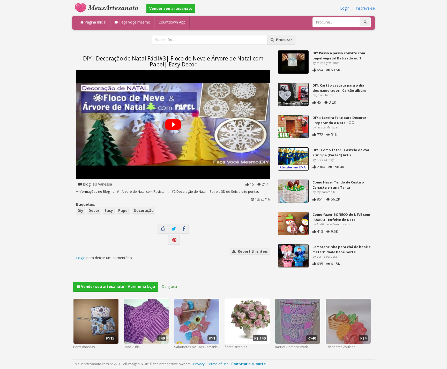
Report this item (252, 251)
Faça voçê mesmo (134, 22)
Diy (80, 210)
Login (344, 8)
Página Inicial (95, 22)
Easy (109, 210)
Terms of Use (218, 364)
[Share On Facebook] (184, 229)
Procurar (283, 39)
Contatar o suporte (248, 364)
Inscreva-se (365, 8)
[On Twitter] (173, 229)
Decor (93, 210)
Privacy (199, 364)
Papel (123, 210)
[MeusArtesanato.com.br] (107, 7)
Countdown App (172, 22)
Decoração (144, 210)
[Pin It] (174, 240)
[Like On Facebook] (163, 229)
